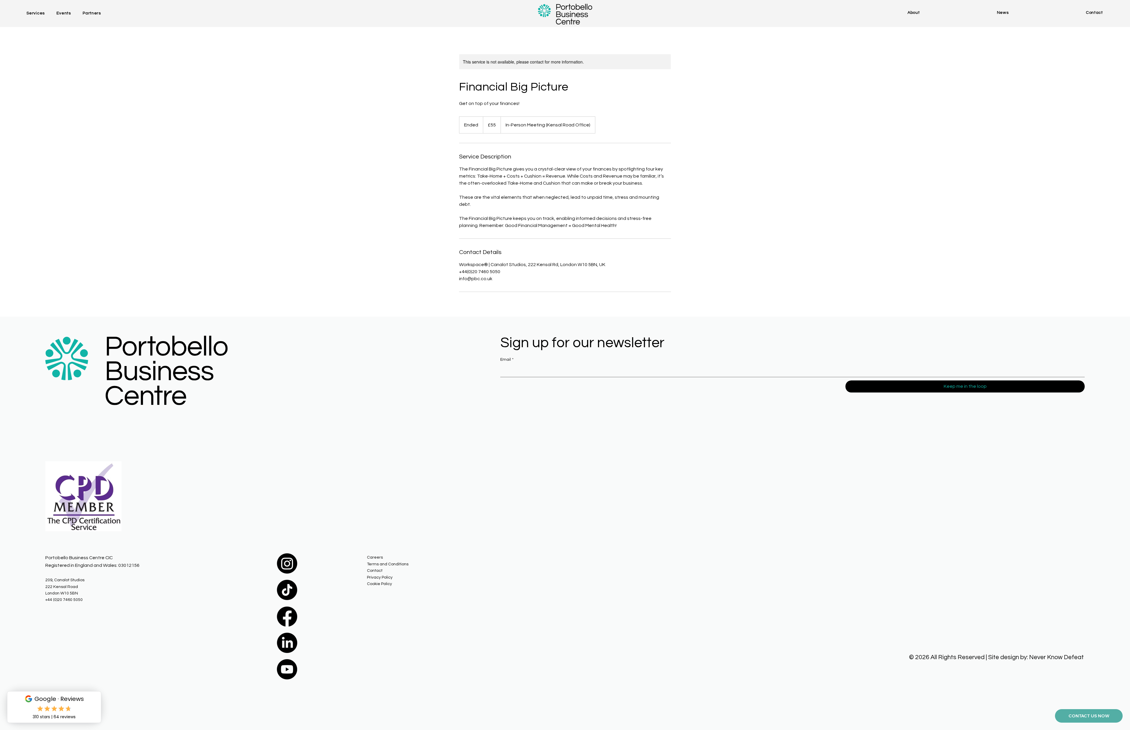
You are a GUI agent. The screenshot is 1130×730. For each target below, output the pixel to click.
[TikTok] (287, 590)
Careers (375, 557)
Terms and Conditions (387, 564)
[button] (41, 13)
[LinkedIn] (287, 643)
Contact (375, 571)
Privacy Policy (380, 577)
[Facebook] (287, 616)
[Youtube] (287, 669)
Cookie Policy (379, 584)
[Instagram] (287, 563)
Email (507, 360)
